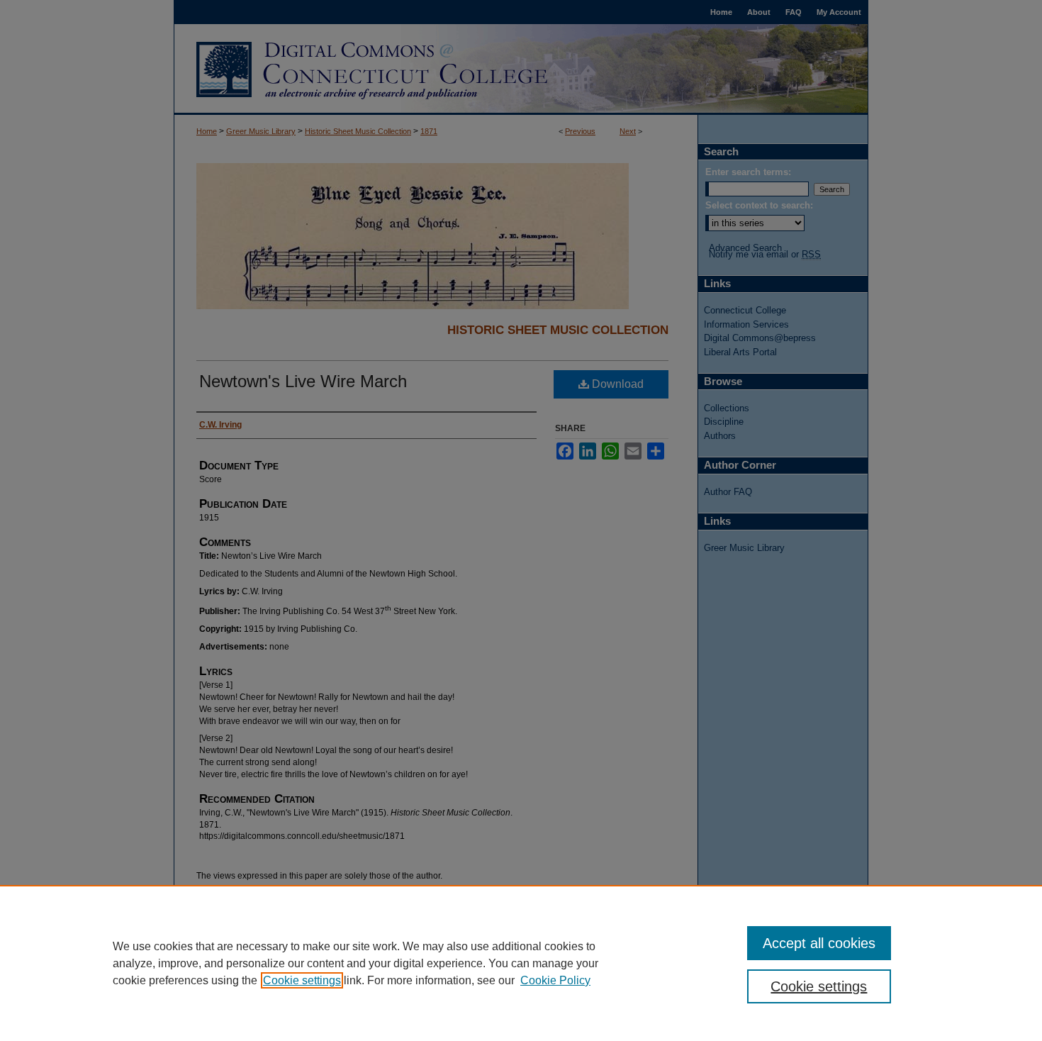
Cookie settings (302, 980)
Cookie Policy (555, 980)
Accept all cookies (819, 943)
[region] (521, 963)
